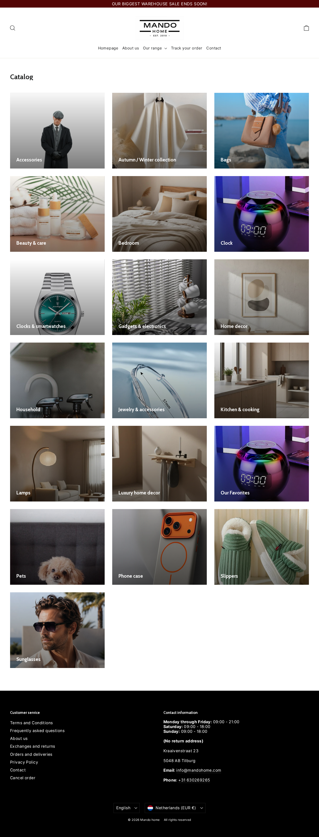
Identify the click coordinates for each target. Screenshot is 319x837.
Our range (153, 48)
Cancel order (22, 777)
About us (130, 48)
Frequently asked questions (37, 730)
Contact (213, 48)
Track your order (186, 48)
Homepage (108, 48)
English (123, 807)
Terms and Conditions (31, 722)
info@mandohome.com (198, 770)
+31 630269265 (194, 780)
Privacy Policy (24, 762)
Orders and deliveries (31, 754)
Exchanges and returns (32, 746)
